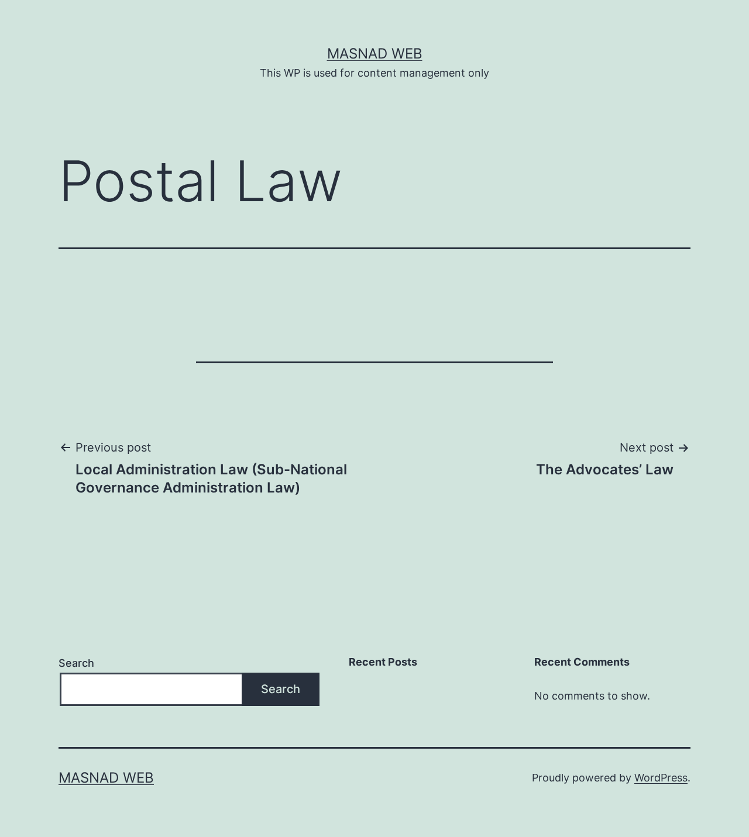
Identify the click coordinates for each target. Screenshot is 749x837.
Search (76, 663)
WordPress (661, 777)
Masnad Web (374, 53)
